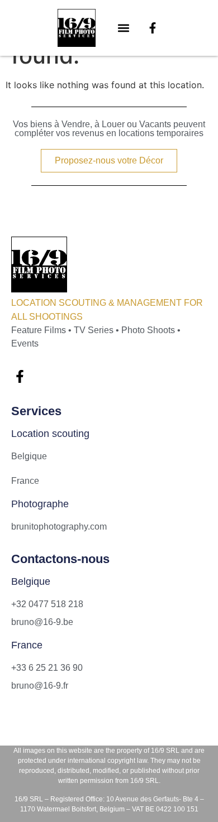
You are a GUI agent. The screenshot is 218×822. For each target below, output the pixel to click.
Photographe (40, 503)
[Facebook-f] (152, 28)
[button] (124, 28)
